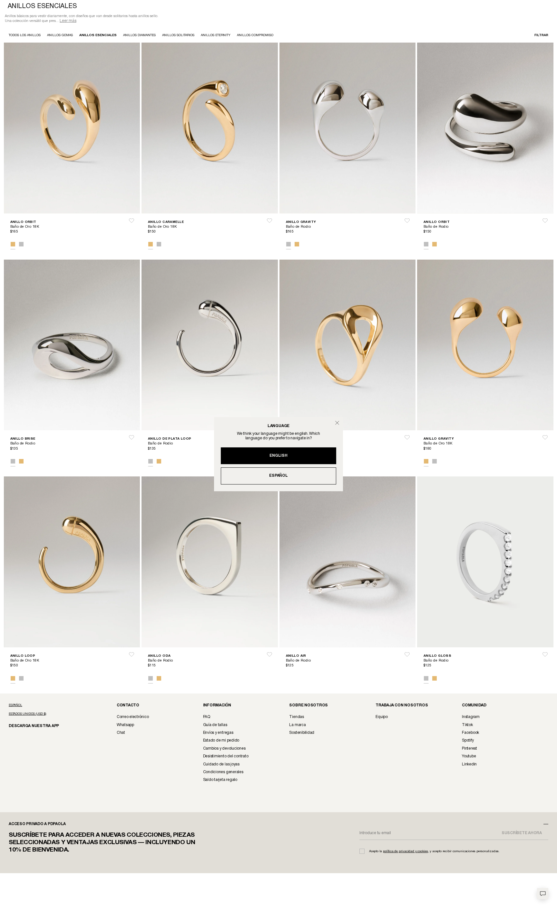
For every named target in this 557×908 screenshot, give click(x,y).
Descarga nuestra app (30, 726)
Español (278, 475)
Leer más (68, 21)
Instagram (471, 717)
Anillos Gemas (60, 36)
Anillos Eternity (215, 36)
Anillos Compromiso (255, 36)
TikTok (467, 725)
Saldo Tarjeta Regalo (220, 780)
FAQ (206, 717)
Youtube (469, 757)
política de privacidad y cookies (405, 852)
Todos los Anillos (25, 36)
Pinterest (469, 749)
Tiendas (296, 717)
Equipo (382, 717)
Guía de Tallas (215, 725)
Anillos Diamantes (139, 36)
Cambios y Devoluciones (224, 749)
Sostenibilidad (301, 733)
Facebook (470, 733)
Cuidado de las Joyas (221, 765)
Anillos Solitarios (178, 36)
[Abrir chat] (542, 893)
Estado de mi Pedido (221, 741)
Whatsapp (125, 725)
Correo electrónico (133, 717)
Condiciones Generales (223, 772)
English (278, 455)
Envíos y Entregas (218, 733)
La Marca (297, 725)
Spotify (468, 741)
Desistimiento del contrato (226, 757)
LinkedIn (469, 765)
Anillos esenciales (98, 36)
